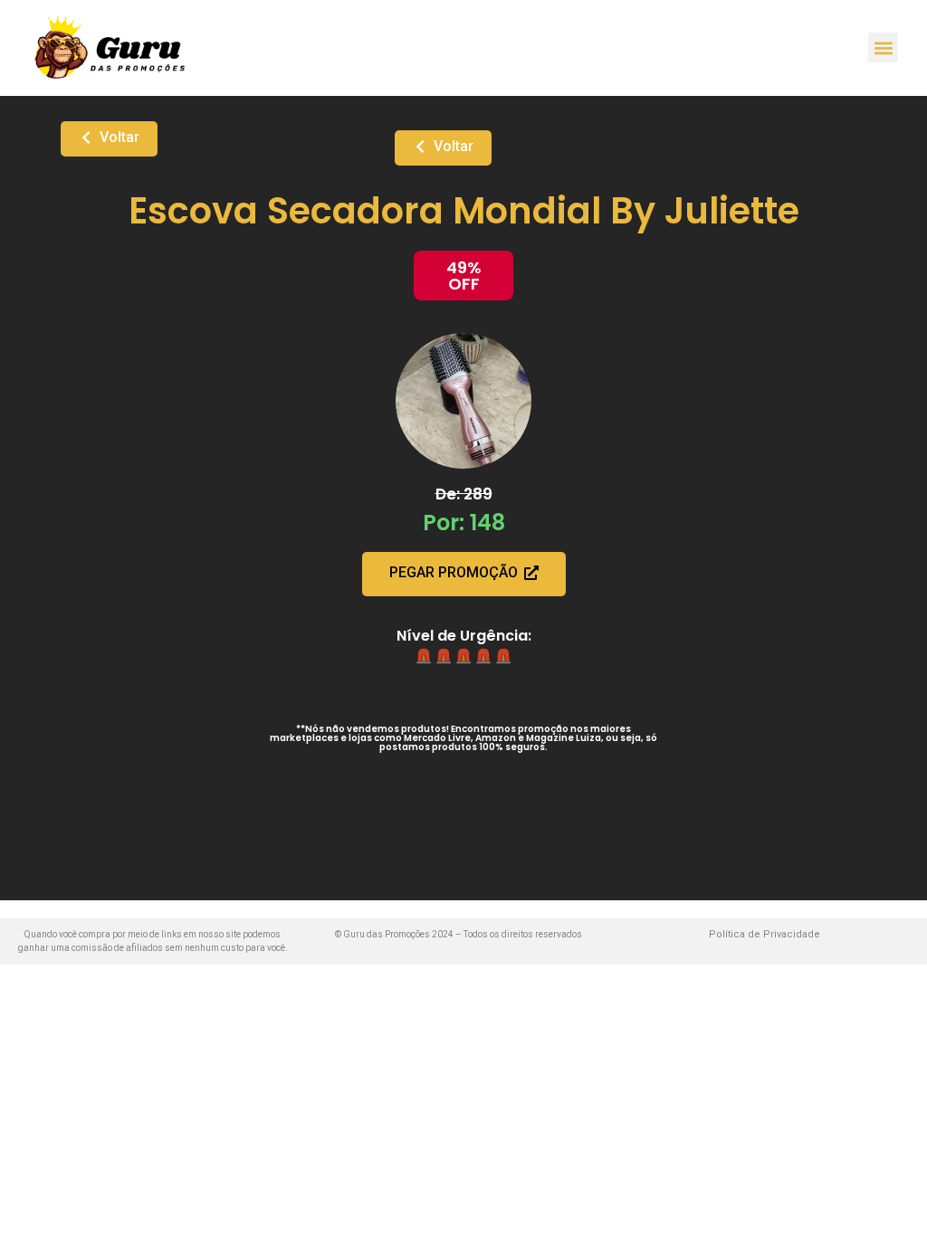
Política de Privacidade (764, 934)
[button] (883, 47)
